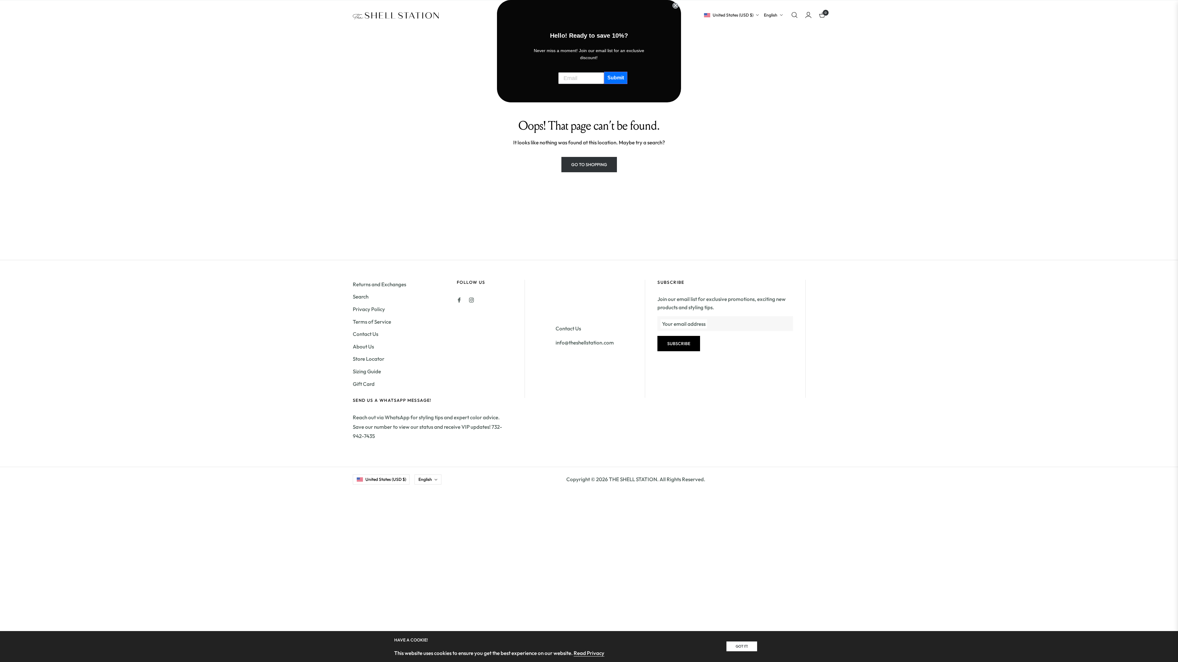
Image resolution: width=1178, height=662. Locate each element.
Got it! (742, 646)
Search (360, 296)
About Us (363, 346)
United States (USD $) (733, 15)
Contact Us (365, 334)
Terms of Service (372, 321)
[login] (808, 15)
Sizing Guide (367, 371)
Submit (615, 77)
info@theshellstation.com (585, 342)
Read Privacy (589, 653)
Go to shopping (589, 164)
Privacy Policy (369, 309)
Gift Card (364, 384)
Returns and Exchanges (379, 284)
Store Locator (368, 359)
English (770, 15)
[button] (794, 15)
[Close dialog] (675, 5)
